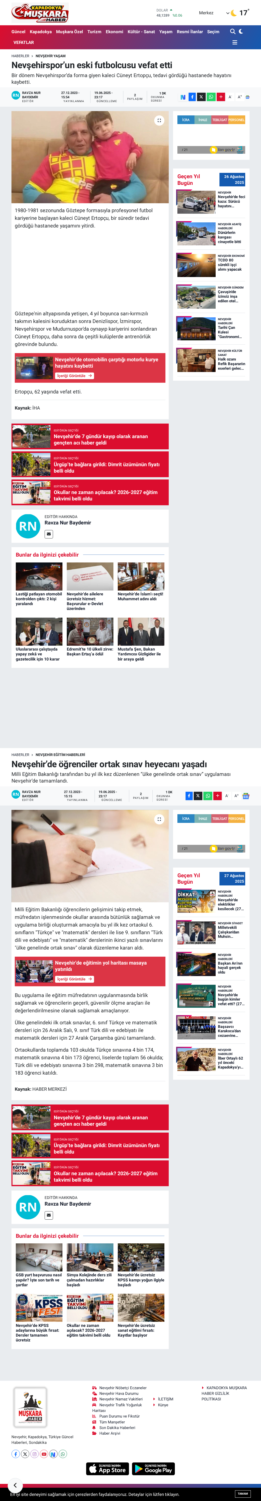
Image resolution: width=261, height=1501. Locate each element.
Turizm (94, 31)
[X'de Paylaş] (201, 97)
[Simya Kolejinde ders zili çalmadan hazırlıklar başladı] (90, 1257)
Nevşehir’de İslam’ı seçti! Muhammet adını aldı (140, 596)
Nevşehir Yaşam (51, 56)
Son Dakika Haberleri (117, 1427)
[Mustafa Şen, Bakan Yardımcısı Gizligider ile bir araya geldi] (141, 631)
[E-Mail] (49, 534)
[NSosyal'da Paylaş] (183, 97)
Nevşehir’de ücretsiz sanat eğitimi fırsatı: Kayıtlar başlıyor (136, 1330)
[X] (25, 1454)
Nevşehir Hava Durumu (118, 1393)
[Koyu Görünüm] (240, 31)
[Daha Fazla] (221, 97)
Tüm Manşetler (112, 1422)
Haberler (20, 56)
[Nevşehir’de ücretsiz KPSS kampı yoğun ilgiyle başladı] (141, 1257)
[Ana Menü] (233, 42)
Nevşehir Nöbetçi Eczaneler (123, 1388)
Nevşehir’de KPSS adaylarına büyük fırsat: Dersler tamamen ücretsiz (37, 1333)
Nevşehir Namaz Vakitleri (121, 1399)
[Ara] (233, 31)
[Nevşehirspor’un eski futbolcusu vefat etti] (90, 157)
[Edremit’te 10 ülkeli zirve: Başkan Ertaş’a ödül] (90, 631)
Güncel (18, 31)
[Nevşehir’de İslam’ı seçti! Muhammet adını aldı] (141, 576)
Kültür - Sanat (141, 31)
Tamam (243, 1493)
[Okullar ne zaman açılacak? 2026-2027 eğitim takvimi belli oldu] (90, 1307)
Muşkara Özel (69, 31)
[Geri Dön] (15, 1485)
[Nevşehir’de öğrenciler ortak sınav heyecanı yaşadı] (90, 856)
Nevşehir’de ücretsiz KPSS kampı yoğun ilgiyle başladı (141, 1279)
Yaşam (166, 31)
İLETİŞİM (165, 1399)
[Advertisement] (90, 269)
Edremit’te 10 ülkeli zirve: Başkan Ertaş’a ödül (90, 651)
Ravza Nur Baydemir (68, 523)
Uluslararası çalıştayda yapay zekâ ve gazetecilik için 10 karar (38, 654)
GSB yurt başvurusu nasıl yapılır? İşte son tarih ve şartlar (39, 1279)
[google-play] (153, 1468)
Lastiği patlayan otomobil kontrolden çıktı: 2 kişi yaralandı (39, 599)
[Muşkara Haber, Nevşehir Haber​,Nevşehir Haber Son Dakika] (40, 12)
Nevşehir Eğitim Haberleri (60, 755)
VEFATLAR (24, 42)
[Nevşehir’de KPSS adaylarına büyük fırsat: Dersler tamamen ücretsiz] (39, 1307)
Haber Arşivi (109, 1433)
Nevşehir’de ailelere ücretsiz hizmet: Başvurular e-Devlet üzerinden (85, 601)
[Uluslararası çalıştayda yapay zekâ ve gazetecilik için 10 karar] (39, 631)
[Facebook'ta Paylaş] (192, 97)
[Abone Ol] (247, 97)
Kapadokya (41, 31)
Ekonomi (114, 31)
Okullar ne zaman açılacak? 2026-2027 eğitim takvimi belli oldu (88, 1330)
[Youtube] (44, 1454)
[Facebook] (15, 1454)
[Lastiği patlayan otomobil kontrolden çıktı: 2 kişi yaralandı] (39, 576)
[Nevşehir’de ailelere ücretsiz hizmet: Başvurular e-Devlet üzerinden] (90, 576)
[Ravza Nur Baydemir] (28, 525)
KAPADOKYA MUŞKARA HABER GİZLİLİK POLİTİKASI (224, 1394)
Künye (163, 1405)
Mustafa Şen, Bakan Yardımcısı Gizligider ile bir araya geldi (139, 654)
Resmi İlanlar (190, 31)
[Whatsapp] (63, 1454)
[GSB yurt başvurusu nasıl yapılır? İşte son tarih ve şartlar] (39, 1257)
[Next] (53, 1454)
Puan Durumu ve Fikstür (119, 1416)
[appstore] (108, 1468)
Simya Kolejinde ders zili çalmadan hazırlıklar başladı (89, 1279)
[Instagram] (34, 1454)
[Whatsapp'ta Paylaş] (211, 97)
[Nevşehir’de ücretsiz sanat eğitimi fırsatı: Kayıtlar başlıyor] (141, 1307)
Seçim (213, 31)
